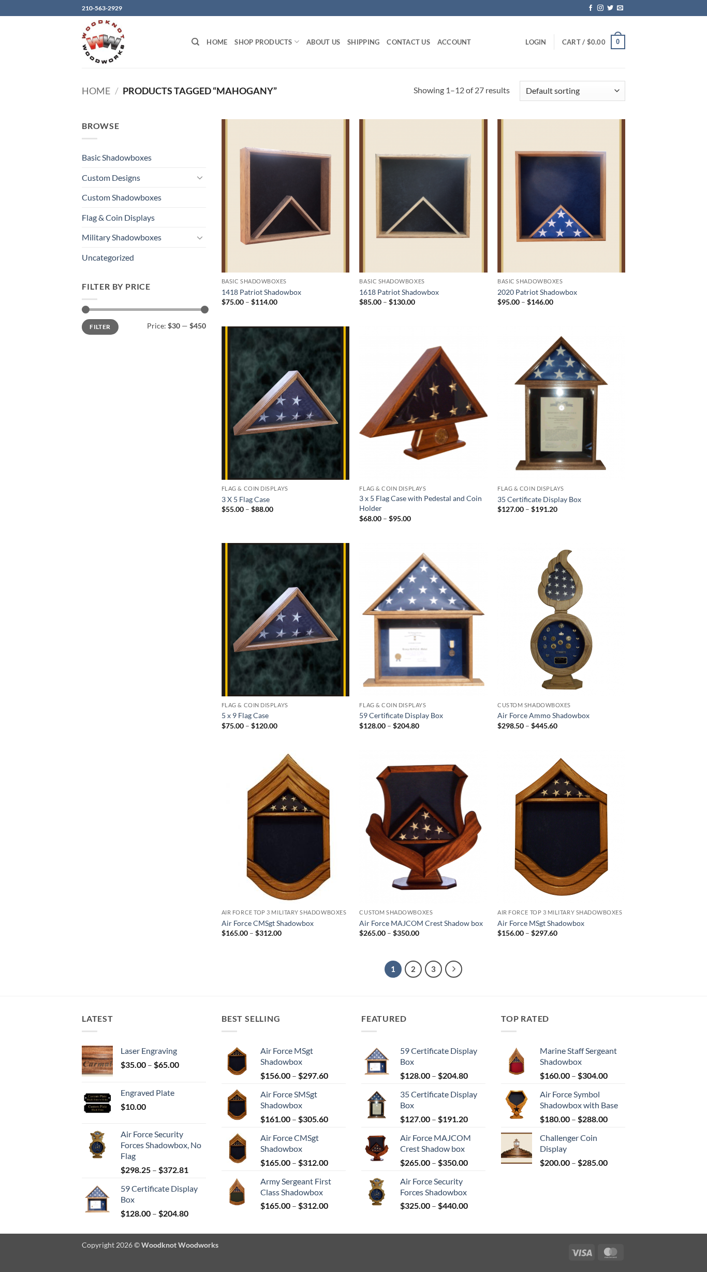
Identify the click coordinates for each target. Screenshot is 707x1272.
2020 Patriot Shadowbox (537, 292)
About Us (323, 42)
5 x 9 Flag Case (245, 715)
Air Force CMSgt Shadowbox (268, 923)
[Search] (195, 42)
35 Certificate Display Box (539, 499)
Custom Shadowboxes (121, 197)
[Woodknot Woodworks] (129, 42)
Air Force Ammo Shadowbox (543, 715)
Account (454, 42)
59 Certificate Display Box (401, 715)
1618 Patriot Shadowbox (399, 292)
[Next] (454, 969)
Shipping (363, 42)
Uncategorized (108, 257)
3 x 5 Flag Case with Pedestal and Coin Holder (420, 503)
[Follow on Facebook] (590, 8)
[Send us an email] (620, 8)
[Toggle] (200, 177)
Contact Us (408, 42)
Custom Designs (111, 177)
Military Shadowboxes (121, 237)
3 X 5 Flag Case (246, 499)
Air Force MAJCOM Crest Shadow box (421, 923)
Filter (100, 327)
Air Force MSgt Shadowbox (540, 923)
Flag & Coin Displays (118, 217)
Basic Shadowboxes (117, 157)
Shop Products (263, 42)
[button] (535, 42)
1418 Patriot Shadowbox (261, 292)
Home (217, 42)
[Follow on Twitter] (610, 8)
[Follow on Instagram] (600, 8)
